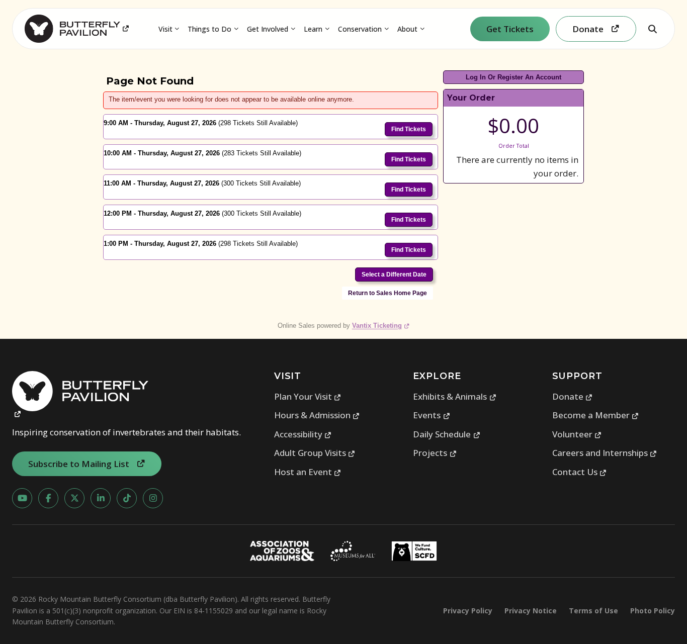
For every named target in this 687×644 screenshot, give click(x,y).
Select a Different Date (394, 274)
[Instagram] (153, 498)
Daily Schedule (446, 434)
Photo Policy (652, 610)
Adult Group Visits (315, 452)
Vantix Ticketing (381, 325)
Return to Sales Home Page (387, 293)
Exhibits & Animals (454, 396)
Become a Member (595, 415)
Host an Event (307, 472)
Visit (165, 29)
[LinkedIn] (101, 498)
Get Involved (267, 29)
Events (431, 415)
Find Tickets (408, 129)
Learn (313, 29)
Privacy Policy (467, 610)
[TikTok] (127, 498)
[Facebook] (48, 498)
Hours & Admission (317, 415)
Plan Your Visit (307, 396)
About (407, 29)
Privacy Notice (530, 610)
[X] (74, 498)
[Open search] (652, 29)
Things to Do (209, 29)
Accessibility (303, 434)
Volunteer (577, 434)
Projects (435, 452)
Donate (572, 396)
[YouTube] (22, 498)
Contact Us (579, 472)
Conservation (360, 29)
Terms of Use (593, 610)
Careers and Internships (604, 452)
